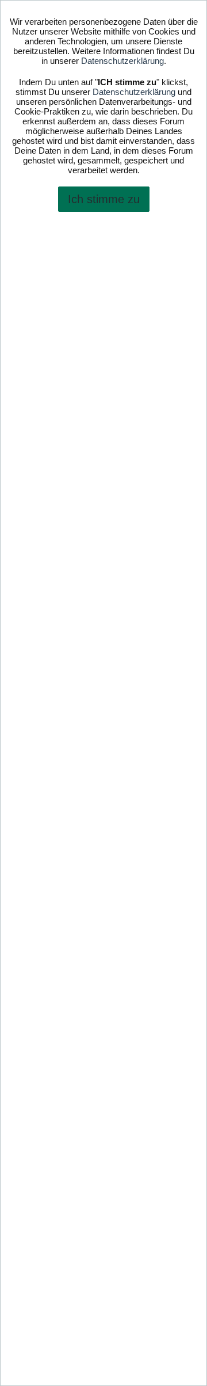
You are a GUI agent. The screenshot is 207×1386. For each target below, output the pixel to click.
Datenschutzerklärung (122, 61)
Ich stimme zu (104, 199)
